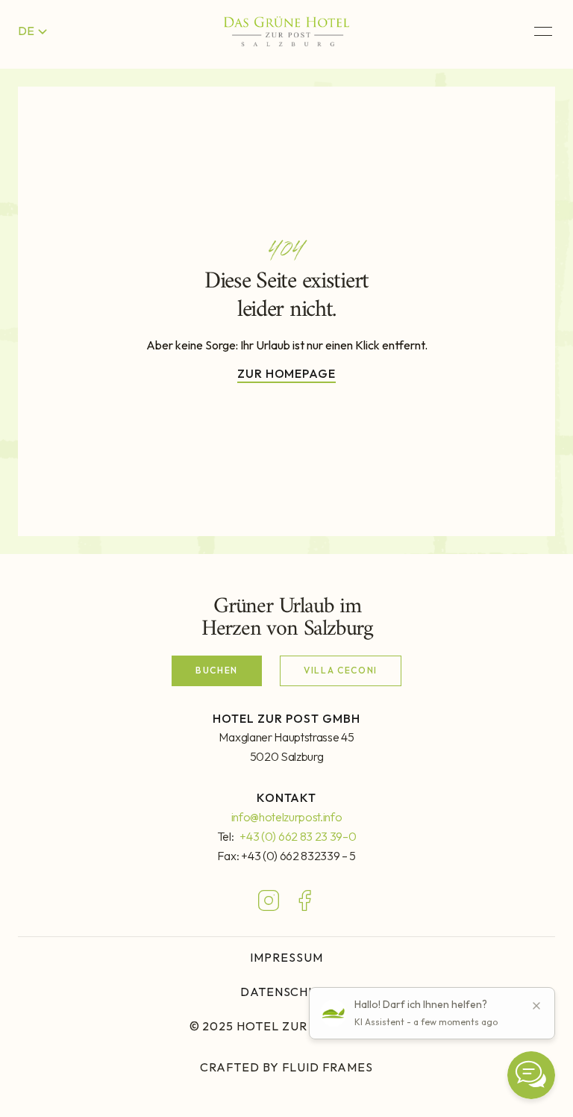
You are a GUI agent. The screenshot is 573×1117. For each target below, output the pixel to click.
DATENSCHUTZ (287, 991)
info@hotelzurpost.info (286, 816)
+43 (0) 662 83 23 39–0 (297, 836)
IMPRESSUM (286, 957)
